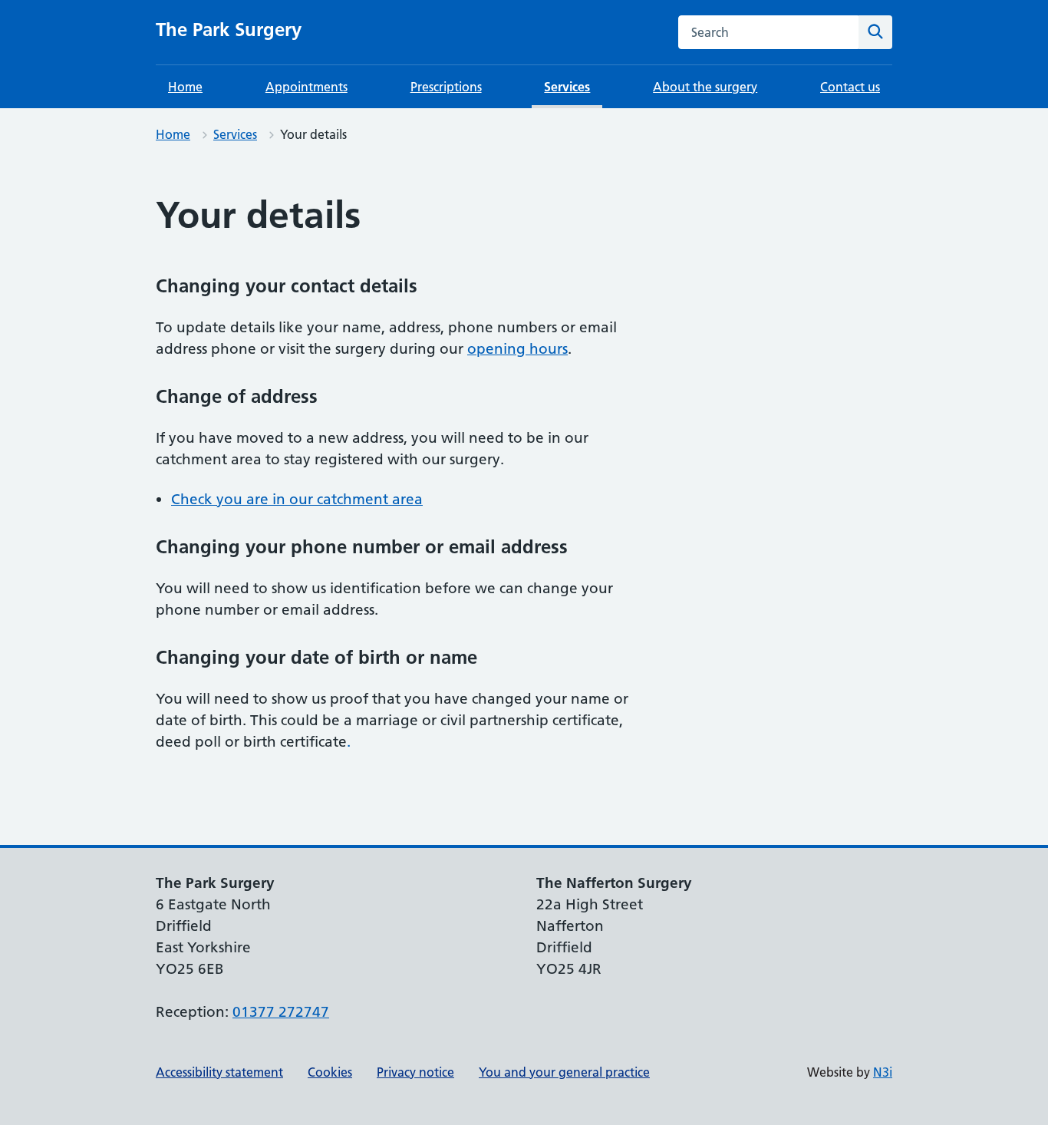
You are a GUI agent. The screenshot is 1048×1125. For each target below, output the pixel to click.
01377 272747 (280, 1012)
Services (567, 86)
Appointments (306, 86)
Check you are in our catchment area (297, 499)
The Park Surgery (229, 29)
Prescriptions (446, 86)
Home (185, 86)
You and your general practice (564, 1072)
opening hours (517, 349)
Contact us (850, 86)
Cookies (330, 1072)
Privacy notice (415, 1072)
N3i (882, 1072)
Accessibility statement (219, 1072)
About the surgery (705, 86)
